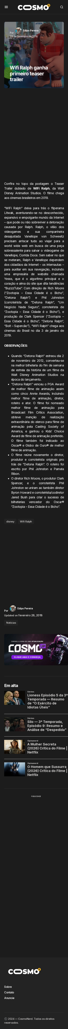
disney (10, 521)
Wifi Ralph (26, 521)
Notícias (11, 622)
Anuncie (9, 998)
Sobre (8, 987)
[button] (6, 7)
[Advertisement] (34, 136)
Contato (9, 992)
